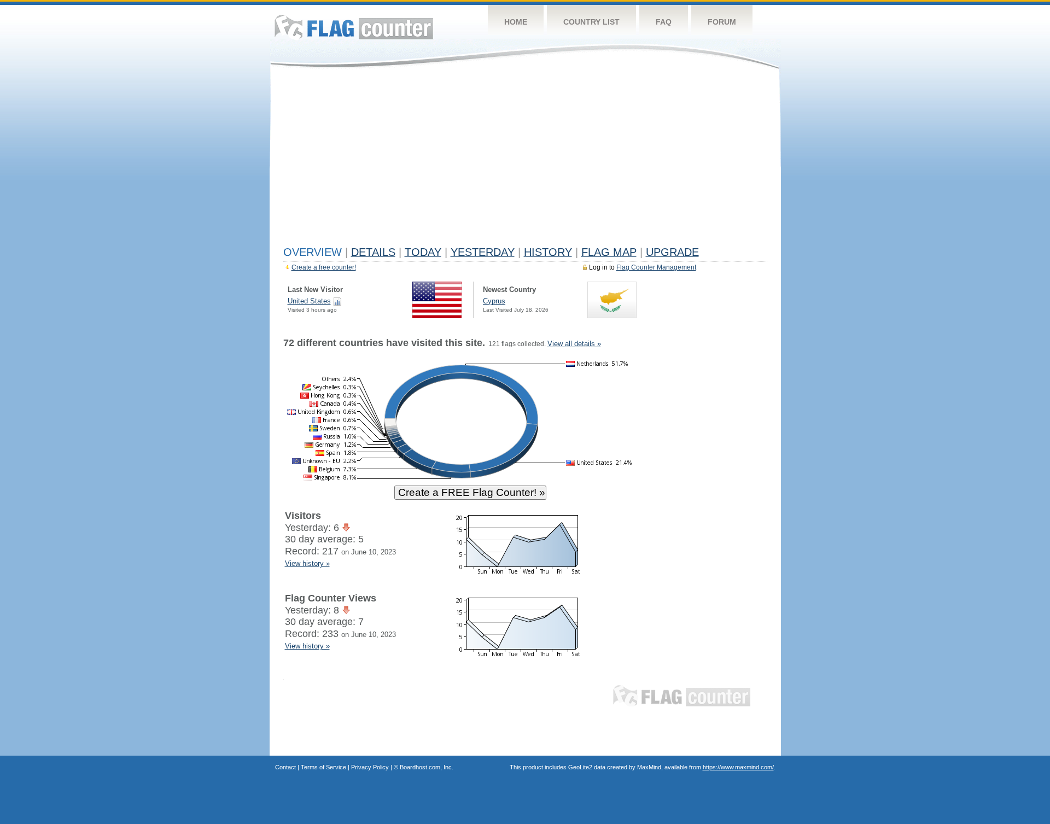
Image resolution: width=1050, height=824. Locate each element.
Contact (285, 767)
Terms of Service (323, 767)
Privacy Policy (370, 767)
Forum (722, 21)
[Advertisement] (525, 159)
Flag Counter (354, 27)
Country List (591, 21)
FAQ (664, 21)
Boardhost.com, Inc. (426, 767)
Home (515, 21)
